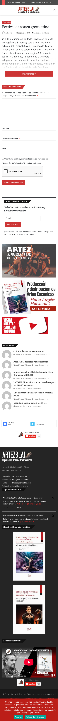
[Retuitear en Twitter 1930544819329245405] (8, 507)
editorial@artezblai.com (19, 486)
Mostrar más (28, 74)
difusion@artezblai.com (21, 483)
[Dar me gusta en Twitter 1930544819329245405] (13, 507)
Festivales (7, 22)
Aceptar (18, 717)
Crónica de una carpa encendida (29, 351)
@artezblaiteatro (24, 498)
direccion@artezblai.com (21, 476)
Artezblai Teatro (10, 498)
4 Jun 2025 (38, 515)
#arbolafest (21, 504)
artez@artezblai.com (20, 479)
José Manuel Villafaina (23, 355)
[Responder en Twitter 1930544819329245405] (4, 507)
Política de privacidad (35, 717)
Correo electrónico (11, 138)
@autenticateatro (27, 521)
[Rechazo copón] (54, 709)
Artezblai (9, 33)
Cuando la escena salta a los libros (30, 403)
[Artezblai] (29, 10)
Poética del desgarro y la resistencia (30, 362)
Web (4, 149)
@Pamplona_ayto (34, 504)
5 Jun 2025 (38, 498)
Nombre (6, 128)
